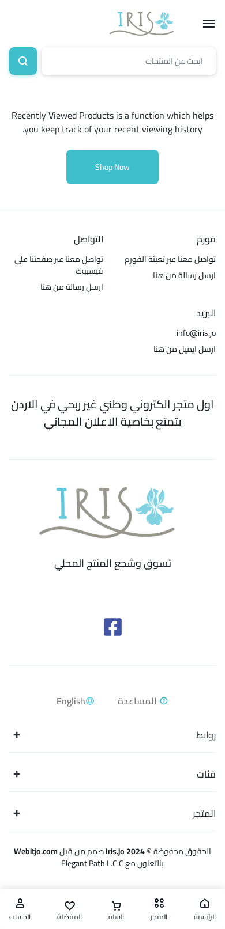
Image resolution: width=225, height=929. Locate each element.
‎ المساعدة (138, 701)
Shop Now (112, 167)
